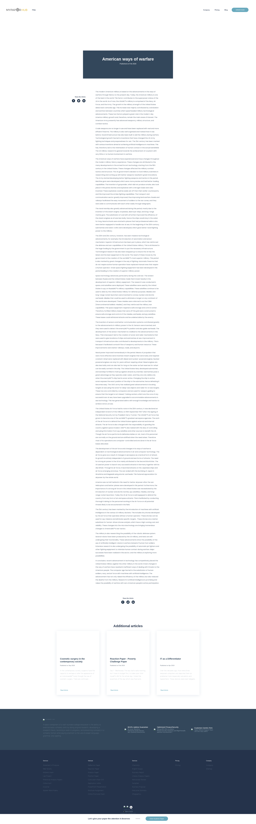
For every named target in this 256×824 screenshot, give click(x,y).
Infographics (136, 794)
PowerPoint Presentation (97, 787)
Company (206, 10)
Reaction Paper (93, 769)
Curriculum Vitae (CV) (96, 780)
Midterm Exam (48, 772)
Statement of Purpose (51, 765)
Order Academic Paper (157, 818)
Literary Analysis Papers (141, 776)
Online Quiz (47, 783)
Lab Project (47, 776)
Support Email (128, 809)
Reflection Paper (94, 765)
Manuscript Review (139, 780)
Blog (226, 10)
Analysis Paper (93, 772)
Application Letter (94, 783)
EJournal (46, 787)
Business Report (138, 772)
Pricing (217, 10)
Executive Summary (139, 790)
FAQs (34, 10)
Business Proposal (138, 787)
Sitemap (209, 769)
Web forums (47, 769)
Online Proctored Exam (96, 794)
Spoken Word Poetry (50, 790)
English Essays (137, 769)
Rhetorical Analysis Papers (52, 780)
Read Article (64, 690)
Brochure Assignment (96, 790)
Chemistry (136, 765)
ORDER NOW (240, 10)
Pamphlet (135, 783)
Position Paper (93, 776)
